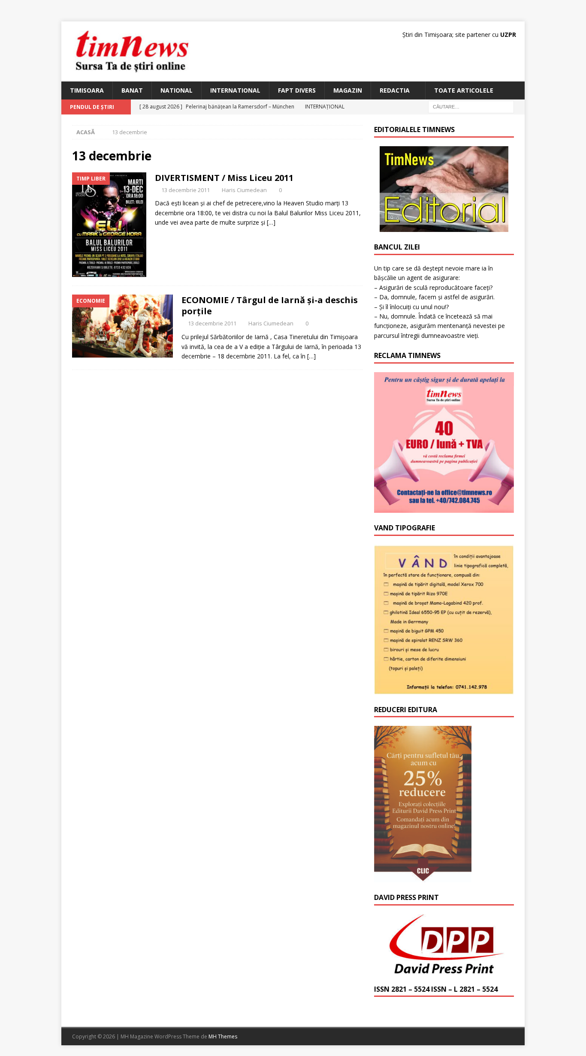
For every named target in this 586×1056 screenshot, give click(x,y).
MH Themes (222, 1036)
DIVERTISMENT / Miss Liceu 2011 (224, 178)
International (235, 90)
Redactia (395, 90)
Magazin (347, 90)
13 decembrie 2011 (185, 190)
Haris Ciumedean (244, 190)
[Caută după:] (471, 106)
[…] (271, 222)
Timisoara (87, 90)
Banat (132, 90)
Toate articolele (463, 90)
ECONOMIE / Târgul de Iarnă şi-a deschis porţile (269, 305)
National (176, 90)
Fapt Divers (297, 90)
